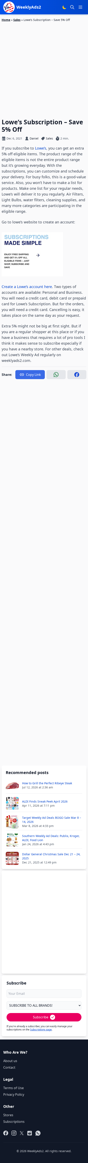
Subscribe (40, 1017)
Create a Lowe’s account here (27, 286)
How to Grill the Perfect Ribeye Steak (47, 783)
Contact (9, 1067)
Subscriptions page (41, 1029)
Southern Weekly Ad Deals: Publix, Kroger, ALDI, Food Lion (51, 838)
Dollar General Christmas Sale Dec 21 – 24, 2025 (51, 856)
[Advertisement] (44, 68)
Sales (16, 20)
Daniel (34, 138)
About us (10, 1061)
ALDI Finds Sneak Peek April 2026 (45, 801)
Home (6, 20)
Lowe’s (40, 148)
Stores (8, 1115)
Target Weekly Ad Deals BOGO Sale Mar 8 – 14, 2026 (51, 820)
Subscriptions (14, 1121)
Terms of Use (13, 1088)
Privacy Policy (13, 1094)
